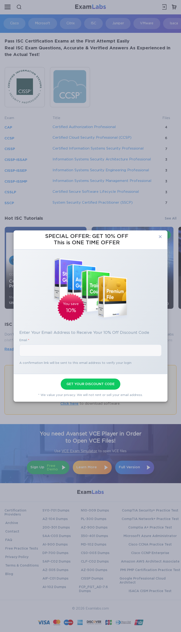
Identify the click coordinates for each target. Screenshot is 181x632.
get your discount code (90, 384)
